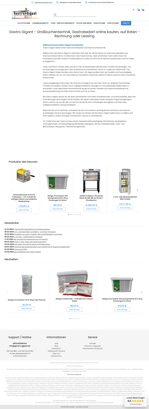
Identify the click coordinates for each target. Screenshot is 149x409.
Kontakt (92, 343)
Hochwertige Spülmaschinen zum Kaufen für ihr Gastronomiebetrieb (42, 247)
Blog (56, 346)
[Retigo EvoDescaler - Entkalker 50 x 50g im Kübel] (74, 296)
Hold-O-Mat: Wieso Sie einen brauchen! (30, 242)
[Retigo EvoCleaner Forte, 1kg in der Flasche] (26, 298)
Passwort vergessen (92, 346)
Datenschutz (56, 356)
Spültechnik (113, 23)
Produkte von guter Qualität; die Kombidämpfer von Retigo (38, 234)
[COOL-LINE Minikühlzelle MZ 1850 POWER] (125, 195)
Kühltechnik (99, 23)
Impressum (56, 348)
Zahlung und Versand (56, 351)
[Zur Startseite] (26, 20)
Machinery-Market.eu (74, 374)
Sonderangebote (40, 23)
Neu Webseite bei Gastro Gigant (27, 252)
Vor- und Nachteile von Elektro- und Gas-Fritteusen (35, 232)
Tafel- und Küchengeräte (62, 23)
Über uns (56, 353)
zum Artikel (24, 210)
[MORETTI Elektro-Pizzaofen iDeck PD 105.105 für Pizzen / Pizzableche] (91, 194)
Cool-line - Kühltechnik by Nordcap (28, 237)
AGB (56, 343)
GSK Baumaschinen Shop (43, 2)
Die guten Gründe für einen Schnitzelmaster (32, 244)
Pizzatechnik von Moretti (93, 348)
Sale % (126, 23)
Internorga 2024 (20, 249)
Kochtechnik (24, 23)
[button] (68, 214)
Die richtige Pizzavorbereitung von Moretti (31, 239)
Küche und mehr (84, 23)
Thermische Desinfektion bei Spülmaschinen (32, 229)
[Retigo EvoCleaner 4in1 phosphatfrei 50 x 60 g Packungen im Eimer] (57, 194)
